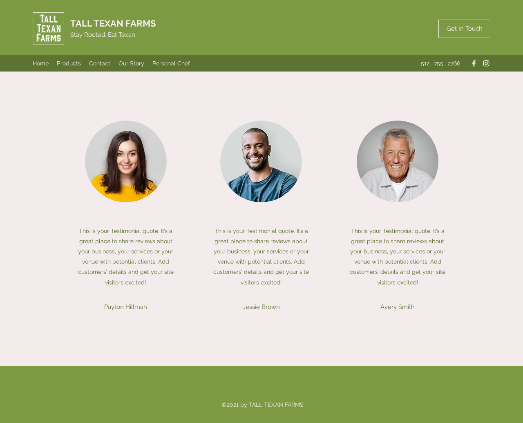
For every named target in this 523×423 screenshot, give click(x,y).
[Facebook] (474, 63)
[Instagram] (486, 63)
